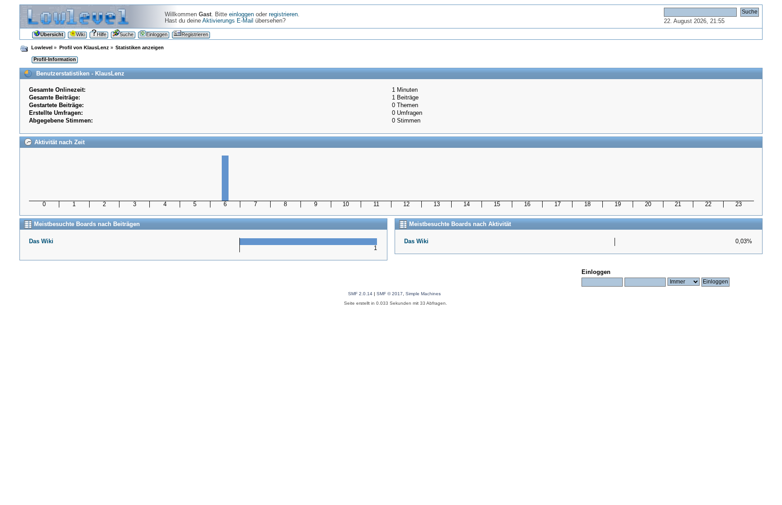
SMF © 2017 (390, 293)
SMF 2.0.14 (360, 293)
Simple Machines (423, 293)
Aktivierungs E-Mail (227, 21)
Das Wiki (41, 241)
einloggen (241, 14)
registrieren (283, 14)
